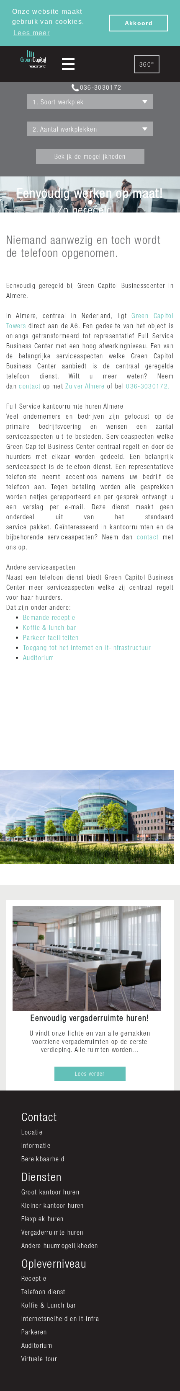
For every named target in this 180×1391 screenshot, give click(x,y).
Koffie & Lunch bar (48, 1305)
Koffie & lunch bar (49, 627)
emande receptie (51, 617)
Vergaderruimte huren (52, 1232)
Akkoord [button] (139, 23)
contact (30, 386)
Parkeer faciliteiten (51, 637)
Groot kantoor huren (50, 1192)
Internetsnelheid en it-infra (60, 1318)
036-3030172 (100, 87)
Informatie (36, 1145)
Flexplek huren (42, 1219)
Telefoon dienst (43, 1291)
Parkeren (34, 1332)
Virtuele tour (39, 1359)
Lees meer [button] (31, 32)
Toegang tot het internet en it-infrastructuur (87, 647)
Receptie (34, 1278)
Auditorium (38, 657)
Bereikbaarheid (43, 1159)
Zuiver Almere (85, 386)
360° (146, 64)
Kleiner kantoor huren (52, 1205)
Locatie (32, 1132)
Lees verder (90, 1073)
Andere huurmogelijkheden (59, 1245)
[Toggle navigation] (68, 64)
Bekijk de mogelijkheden (90, 156)
